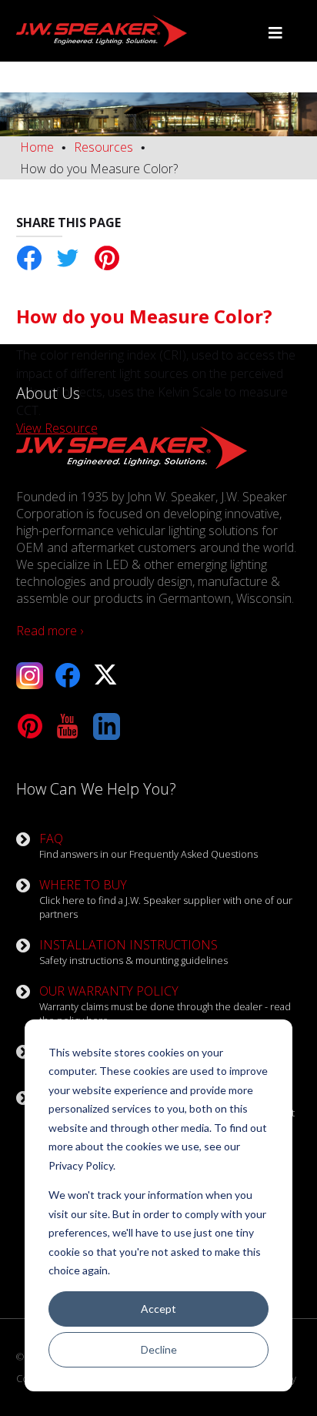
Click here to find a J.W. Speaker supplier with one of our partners (165, 898)
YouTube (68, 726)
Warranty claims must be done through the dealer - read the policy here (165, 1004)
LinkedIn (106, 726)
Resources (103, 147)
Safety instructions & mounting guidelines (133, 951)
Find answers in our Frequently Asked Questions (148, 845)
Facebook (29, 258)
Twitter (68, 258)
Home (37, 147)
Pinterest (106, 258)
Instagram (29, 675)
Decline (159, 1349)
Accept (158, 1308)
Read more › (49, 630)
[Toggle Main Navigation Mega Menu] (275, 33)
